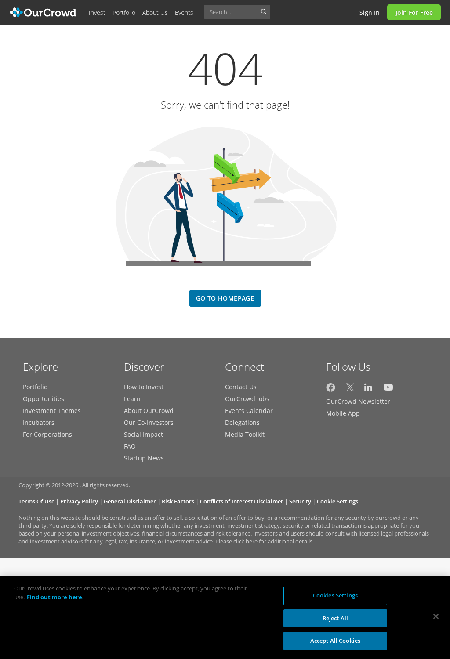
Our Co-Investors (149, 422)
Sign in (369, 12)
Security (300, 501)
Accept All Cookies (335, 641)
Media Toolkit (245, 434)
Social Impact (143, 434)
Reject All (335, 618)
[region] (225, 617)
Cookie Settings (337, 501)
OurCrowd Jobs (247, 399)
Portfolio (35, 387)
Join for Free (414, 12)
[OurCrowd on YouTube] (388, 389)
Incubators (38, 422)
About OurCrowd (149, 410)
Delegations (242, 422)
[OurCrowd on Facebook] (330, 389)
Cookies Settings (335, 595)
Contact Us (241, 387)
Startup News (144, 458)
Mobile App (343, 413)
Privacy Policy (79, 501)
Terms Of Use (36, 501)
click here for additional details (272, 541)
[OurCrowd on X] (350, 389)
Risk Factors (178, 501)
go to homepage (225, 298)
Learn (132, 399)
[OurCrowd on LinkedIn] (369, 389)
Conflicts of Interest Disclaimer (241, 501)
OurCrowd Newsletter (358, 401)
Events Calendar (249, 410)
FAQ (130, 446)
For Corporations (47, 434)
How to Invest (143, 387)
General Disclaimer (130, 501)
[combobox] (237, 12)
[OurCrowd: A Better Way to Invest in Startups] (43, 11)
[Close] (436, 616)
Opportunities (43, 399)
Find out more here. (55, 597)
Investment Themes (52, 410)
